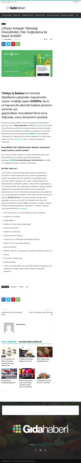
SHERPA (21, 287)
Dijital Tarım (16, 15)
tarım (36, 123)
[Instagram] (76, 1)
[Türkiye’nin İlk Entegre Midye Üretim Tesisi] (27, 352)
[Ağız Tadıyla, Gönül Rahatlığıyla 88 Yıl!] (45, 352)
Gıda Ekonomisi (40, 15)
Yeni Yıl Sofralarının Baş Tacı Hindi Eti (41, 313)
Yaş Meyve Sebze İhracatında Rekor (11, 313)
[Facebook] (73, 1)
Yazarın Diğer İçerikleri (30, 342)
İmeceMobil (25, 113)
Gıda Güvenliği (6, 15)
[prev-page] (2, 391)
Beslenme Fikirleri (27, 15)
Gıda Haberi (8, 39)
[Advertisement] (54, 8)
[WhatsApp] (18, 44)
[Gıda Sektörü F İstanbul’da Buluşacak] (9, 373)
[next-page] (6, 391)
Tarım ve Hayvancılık (53, 15)
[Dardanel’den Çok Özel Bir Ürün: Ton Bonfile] (45, 373)
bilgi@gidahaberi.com (43, 445)
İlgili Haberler (8, 342)
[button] (77, 15)
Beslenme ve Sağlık (67, 15)
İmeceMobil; (18, 139)
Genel (11, 21)
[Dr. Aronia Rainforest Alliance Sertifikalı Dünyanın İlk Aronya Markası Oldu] (9, 352)
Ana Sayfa (4, 21)
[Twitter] (78, 1)
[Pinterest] (13, 44)
